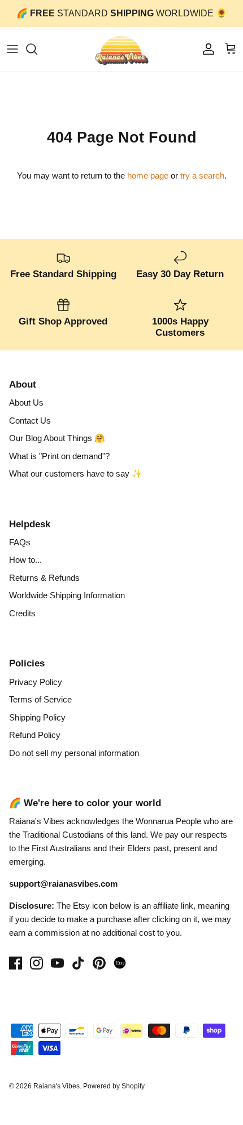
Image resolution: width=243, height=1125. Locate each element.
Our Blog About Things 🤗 (57, 438)
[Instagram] (36, 963)
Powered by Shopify (114, 1086)
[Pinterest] (99, 963)
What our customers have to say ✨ (75, 473)
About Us (26, 402)
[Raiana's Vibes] (122, 49)
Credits (22, 613)
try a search (202, 175)
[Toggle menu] (12, 49)
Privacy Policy (35, 682)
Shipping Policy (37, 717)
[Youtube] (57, 963)
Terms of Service (40, 699)
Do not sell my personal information (74, 753)
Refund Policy (34, 735)
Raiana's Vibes (56, 1086)
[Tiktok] (78, 963)
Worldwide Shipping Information (67, 595)
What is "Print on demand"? (59, 456)
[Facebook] (15, 963)
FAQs (20, 542)
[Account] (205, 49)
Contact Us (30, 420)
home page (147, 175)
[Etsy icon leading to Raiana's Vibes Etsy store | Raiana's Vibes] (120, 963)
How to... (25, 559)
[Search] (37, 49)
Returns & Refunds (44, 577)
